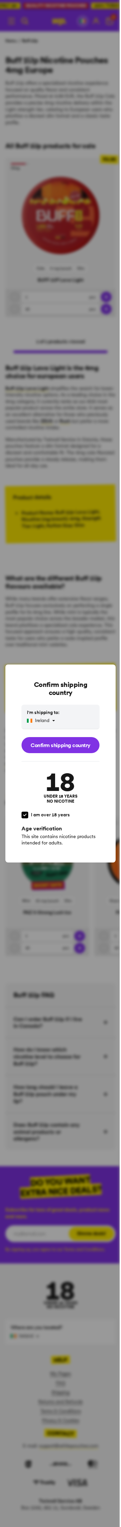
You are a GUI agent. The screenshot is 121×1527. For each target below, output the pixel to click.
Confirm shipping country (60, 745)
